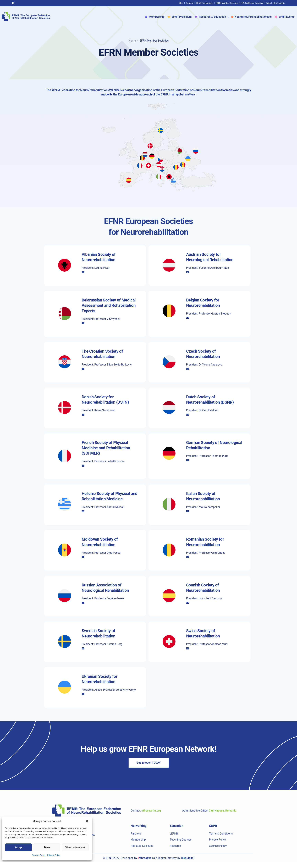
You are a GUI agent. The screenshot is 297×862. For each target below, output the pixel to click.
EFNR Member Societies (227, 3)
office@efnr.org (151, 810)
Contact (189, 3)
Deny (47, 847)
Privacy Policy (53, 855)
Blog (181, 3)
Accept (18, 847)
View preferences (75, 847)
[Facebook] (14, 3)
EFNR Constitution (204, 3)
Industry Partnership (275, 3)
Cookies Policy (39, 855)
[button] (87, 821)
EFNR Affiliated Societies (252, 3)
